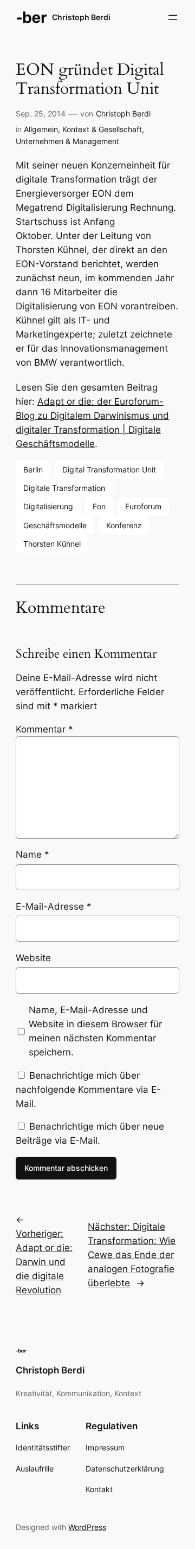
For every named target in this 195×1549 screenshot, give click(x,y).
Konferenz (124, 525)
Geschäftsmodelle (55, 525)
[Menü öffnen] (172, 17)
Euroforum (143, 506)
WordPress (87, 1527)
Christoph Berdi (81, 17)
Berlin (33, 469)
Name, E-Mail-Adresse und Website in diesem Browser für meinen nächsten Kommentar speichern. (95, 1031)
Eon (99, 506)
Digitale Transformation (64, 487)
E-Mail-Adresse (54, 906)
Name (32, 854)
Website (33, 957)
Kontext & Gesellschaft (102, 129)
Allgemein (41, 129)
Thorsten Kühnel (52, 543)
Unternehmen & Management (67, 141)
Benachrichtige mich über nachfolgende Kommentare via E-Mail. (88, 1089)
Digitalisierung (48, 506)
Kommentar (44, 729)
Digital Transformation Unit (109, 469)
